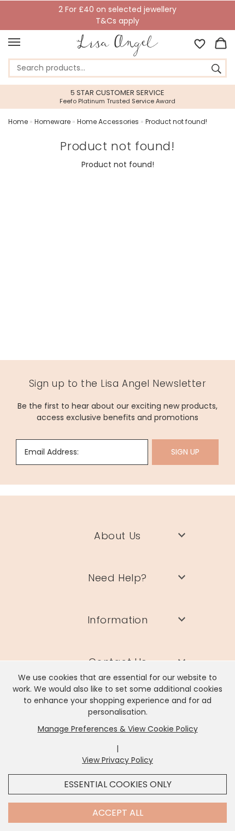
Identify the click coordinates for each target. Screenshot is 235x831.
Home (18, 121)
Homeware (52, 121)
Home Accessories (108, 121)
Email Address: (52, 451)
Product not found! (176, 121)
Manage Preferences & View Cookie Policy (118, 728)
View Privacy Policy (117, 760)
